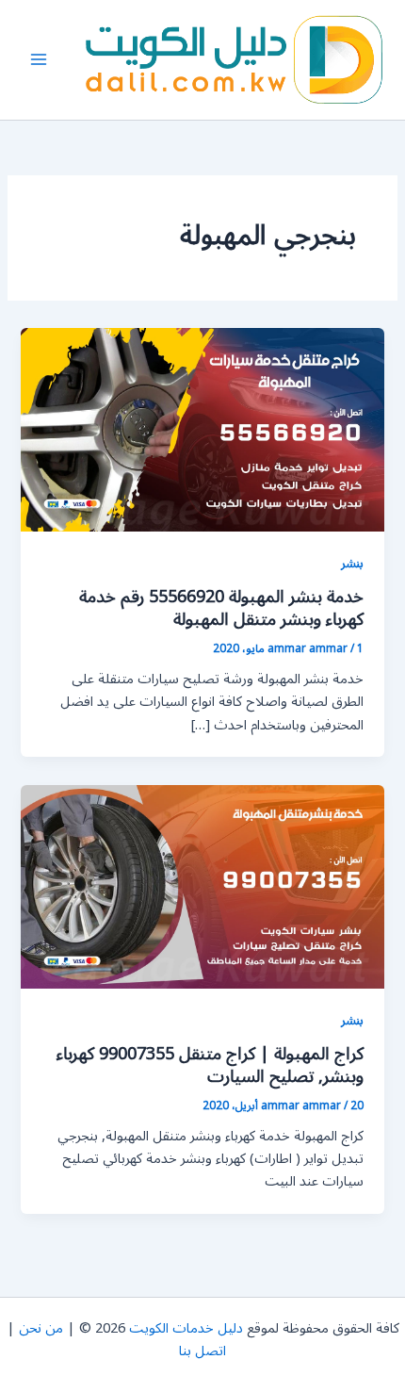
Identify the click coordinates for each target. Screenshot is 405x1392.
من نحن (41, 1328)
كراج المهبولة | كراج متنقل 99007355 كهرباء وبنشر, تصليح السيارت (210, 1065)
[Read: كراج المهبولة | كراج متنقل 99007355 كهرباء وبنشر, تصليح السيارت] (202, 886)
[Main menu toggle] (38, 59)
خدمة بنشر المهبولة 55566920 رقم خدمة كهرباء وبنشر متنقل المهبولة (221, 608)
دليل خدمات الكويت (186, 1328)
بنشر (352, 563)
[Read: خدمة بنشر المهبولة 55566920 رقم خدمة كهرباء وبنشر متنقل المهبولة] (202, 429)
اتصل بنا (202, 1351)
